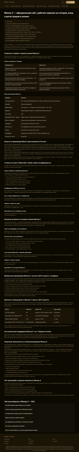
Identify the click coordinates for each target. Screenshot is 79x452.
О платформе (31, 441)
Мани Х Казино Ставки (41, 6)
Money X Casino (9, 2)
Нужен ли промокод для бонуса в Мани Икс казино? (18, 409)
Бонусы (29, 439)
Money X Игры (65, 6)
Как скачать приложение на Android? (15, 426)
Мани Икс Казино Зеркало (54, 6)
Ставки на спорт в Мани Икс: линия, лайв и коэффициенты (22, 27)
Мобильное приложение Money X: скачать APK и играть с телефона (24, 32)
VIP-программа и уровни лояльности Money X (18, 40)
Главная (7, 6)
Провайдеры (6, 439)
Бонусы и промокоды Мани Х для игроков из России (20, 25)
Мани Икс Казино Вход (16, 6)
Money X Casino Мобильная (29, 6)
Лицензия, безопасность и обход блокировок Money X (20, 38)
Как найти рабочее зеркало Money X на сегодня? (18, 405)
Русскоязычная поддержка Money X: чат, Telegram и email (21, 36)
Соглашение (54, 441)
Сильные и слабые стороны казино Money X (18, 23)
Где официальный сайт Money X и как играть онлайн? (19, 422)
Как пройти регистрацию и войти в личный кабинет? (19, 413)
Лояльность (6, 441)
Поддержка (30, 443)
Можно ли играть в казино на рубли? (14, 417)
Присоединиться (70, 2)
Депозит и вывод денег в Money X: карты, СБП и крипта (21, 34)
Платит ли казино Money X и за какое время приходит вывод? (21, 430)
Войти (63, 2)
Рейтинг (53, 439)
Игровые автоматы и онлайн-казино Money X (18, 30)
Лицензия (6, 443)
